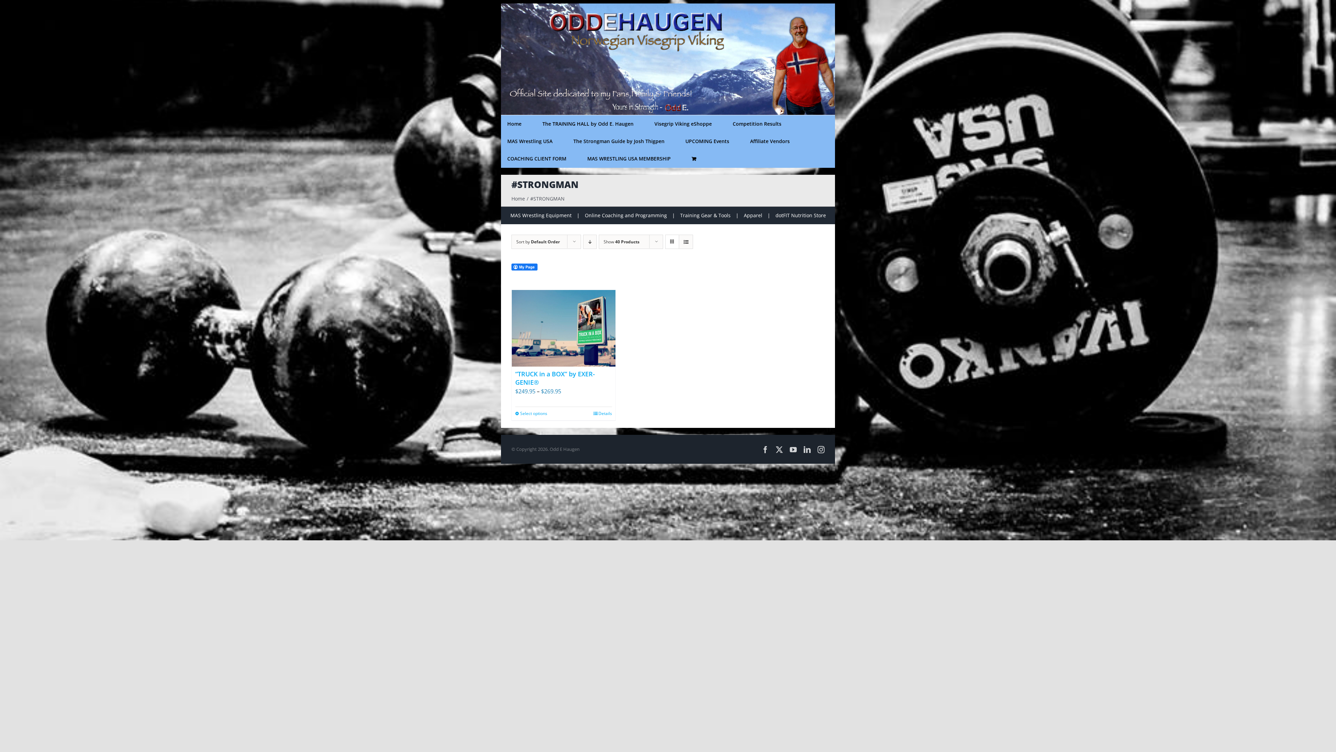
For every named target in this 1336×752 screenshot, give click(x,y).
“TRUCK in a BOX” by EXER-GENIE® (555, 378)
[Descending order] (590, 242)
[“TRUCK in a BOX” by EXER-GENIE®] (563, 328)
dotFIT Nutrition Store (801, 215)
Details (605, 413)
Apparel (753, 215)
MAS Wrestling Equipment (541, 215)
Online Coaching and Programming (626, 215)
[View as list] (686, 242)
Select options (533, 413)
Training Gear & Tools (705, 215)
